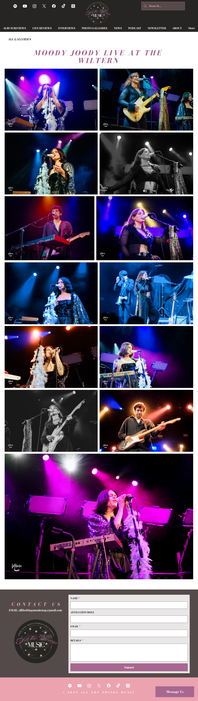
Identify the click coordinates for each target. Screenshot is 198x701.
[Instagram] (34, 6)
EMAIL (75, 626)
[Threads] (73, 6)
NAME (75, 598)
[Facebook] (53, 6)
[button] (118, 28)
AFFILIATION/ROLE (82, 612)
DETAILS (76, 640)
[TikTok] (63, 6)
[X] (44, 6)
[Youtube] (24, 6)
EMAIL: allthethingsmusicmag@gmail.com (35, 610)
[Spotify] (15, 6)
